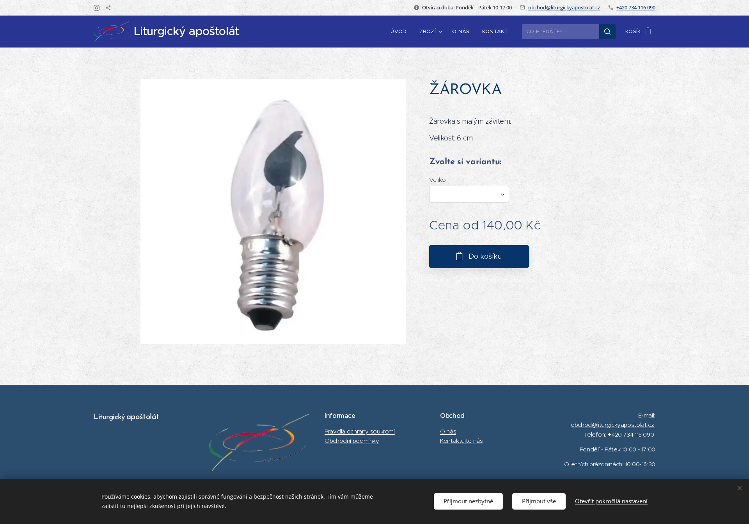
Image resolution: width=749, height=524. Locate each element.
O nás (448, 431)
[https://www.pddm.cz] (108, 7)
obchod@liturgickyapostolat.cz (564, 7)
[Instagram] (96, 7)
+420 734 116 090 (635, 7)
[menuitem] (401, 31)
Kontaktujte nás (461, 440)
